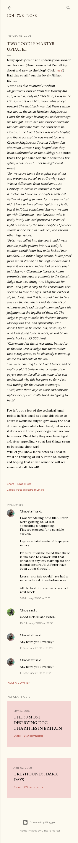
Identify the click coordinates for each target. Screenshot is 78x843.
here (58, 70)
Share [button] (10, 483)
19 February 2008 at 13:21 (36, 672)
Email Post (24, 483)
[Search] (68, 7)
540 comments (33, 735)
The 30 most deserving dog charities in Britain (37, 722)
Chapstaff (27, 511)
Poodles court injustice (30, 489)
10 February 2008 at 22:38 (37, 623)
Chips (24, 610)
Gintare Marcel (50, 830)
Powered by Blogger (42, 822)
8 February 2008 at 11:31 (35, 598)
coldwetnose (22, 15)
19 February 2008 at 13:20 (36, 648)
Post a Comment (19, 682)
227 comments (33, 787)
